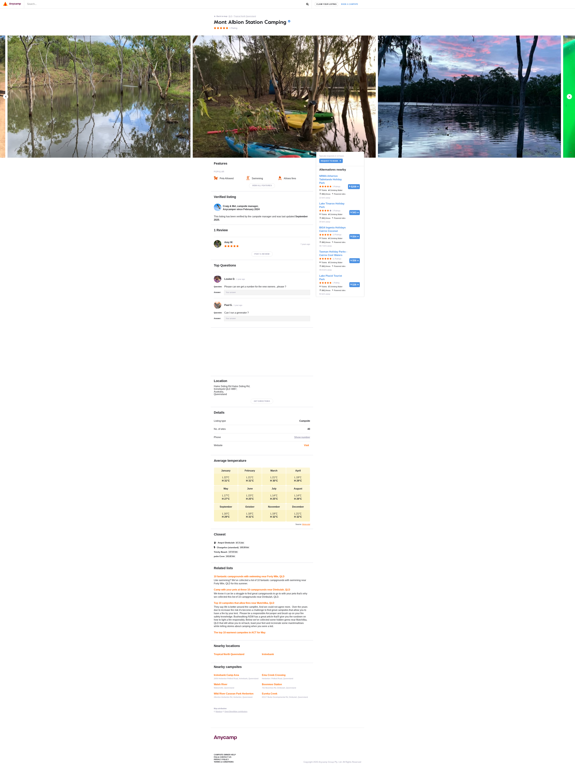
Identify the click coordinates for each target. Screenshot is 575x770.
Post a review (262, 254)
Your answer (231, 292)
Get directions (262, 401)
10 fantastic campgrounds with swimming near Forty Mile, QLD (249, 576)
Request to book (330, 161)
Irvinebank (268, 654)
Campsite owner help (225, 755)
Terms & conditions (224, 762)
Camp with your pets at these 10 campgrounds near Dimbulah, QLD (252, 589)
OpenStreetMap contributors (235, 712)
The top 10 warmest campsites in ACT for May (239, 632)
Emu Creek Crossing (274, 675)
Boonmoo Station (272, 684)
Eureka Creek (269, 693)
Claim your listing (326, 4)
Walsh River (220, 684)
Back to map (222, 16)
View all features (262, 185)
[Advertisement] (262, 352)
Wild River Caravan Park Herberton (234, 693)
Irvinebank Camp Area (226, 675)
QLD (230, 16)
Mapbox (219, 712)
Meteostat (306, 524)
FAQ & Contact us (222, 757)
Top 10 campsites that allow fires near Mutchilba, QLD (244, 603)
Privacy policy (221, 759)
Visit (306, 445)
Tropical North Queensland (245, 16)
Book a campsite (349, 4)
